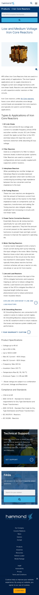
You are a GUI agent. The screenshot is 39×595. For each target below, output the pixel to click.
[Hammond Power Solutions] (8, 3)
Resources (19, 553)
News (19, 534)
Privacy (19, 571)
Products (5, 9)
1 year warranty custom (13, 332)
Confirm (19, 591)
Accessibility (19, 568)
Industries (19, 550)
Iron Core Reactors (21, 9)
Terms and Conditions (19, 574)
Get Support (12, 459)
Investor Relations (19, 531)
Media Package (19, 559)
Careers (19, 537)
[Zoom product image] (36, 69)
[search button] (31, 3)
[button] (36, 3)
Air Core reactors (27, 99)
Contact (19, 540)
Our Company (19, 528)
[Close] (37, 578)
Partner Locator (19, 556)
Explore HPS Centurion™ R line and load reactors (18, 302)
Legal (19, 565)
